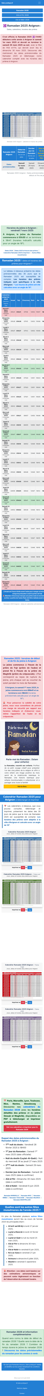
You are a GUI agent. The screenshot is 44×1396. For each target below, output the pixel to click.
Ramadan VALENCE (33, 1198)
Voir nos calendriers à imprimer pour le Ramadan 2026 (22, 1128)
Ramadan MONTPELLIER (22, 1200)
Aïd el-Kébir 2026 (22, 20)
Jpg (29, 867)
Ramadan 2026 (22, 10)
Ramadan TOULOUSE (17, 1198)
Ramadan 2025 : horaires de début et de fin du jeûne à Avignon (22, 659)
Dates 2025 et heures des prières (26, 250)
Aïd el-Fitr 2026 (22, 15)
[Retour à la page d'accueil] (39, 3)
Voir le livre (22, 786)
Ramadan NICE (26, 1195)
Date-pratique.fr (7, 3)
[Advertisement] (22, 88)
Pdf (23, 867)
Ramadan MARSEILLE (11, 1195)
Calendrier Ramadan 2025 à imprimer (17, 253)
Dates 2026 (9, 250)
